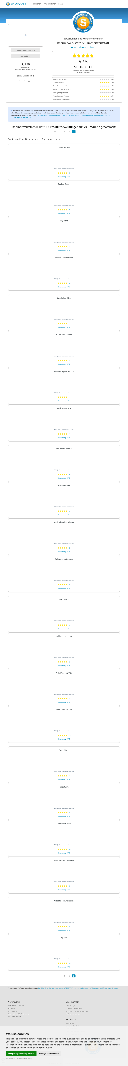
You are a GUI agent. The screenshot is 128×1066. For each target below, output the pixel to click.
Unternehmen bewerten (26, 50)
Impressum (10, 1059)
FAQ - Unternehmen (73, 1014)
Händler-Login (71, 1006)
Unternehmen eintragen (74, 1008)
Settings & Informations (49, 1053)
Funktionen (36, 4)
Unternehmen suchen (53, 4)
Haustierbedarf (89, 47)
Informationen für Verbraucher (18, 1014)
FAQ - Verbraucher (14, 1017)
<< (55, 132)
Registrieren (12, 1011)
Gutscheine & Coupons (16, 1006)
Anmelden (11, 1008)
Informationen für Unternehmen (77, 1011)
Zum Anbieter (25, 56)
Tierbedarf (77, 47)
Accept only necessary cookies (21, 1053)
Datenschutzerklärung (24, 1059)
